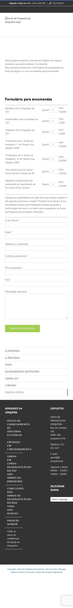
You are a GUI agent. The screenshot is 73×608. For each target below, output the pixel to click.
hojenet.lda (57, 572)
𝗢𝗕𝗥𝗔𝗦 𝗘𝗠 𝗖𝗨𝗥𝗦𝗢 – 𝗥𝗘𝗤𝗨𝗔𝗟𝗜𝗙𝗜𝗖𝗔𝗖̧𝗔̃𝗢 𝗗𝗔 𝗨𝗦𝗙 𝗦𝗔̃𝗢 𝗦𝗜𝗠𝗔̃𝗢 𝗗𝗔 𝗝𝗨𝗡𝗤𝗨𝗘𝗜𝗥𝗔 (14, 469)
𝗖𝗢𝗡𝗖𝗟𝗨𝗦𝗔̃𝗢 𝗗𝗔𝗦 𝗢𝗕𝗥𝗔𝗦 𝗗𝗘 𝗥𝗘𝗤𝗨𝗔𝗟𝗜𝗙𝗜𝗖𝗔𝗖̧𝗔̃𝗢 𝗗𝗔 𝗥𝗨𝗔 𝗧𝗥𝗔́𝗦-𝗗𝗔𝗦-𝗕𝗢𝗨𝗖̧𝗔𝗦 (14, 501)
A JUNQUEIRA (12, 350)
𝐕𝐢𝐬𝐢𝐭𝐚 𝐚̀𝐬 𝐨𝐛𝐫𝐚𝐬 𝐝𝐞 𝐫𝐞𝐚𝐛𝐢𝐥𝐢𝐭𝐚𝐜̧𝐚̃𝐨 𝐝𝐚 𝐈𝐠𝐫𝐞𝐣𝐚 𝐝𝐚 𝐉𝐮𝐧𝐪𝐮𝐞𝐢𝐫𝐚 (13, 538)
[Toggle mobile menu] (66, 18)
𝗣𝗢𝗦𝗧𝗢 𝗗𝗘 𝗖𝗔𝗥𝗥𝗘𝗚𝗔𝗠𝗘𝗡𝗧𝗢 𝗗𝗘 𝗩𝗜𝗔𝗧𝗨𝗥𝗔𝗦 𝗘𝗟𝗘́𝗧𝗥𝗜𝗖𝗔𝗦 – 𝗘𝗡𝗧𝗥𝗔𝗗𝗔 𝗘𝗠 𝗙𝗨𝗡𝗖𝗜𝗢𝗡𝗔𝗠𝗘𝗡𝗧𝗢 (14, 435)
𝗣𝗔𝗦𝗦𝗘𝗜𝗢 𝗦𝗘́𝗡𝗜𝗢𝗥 (13, 522)
